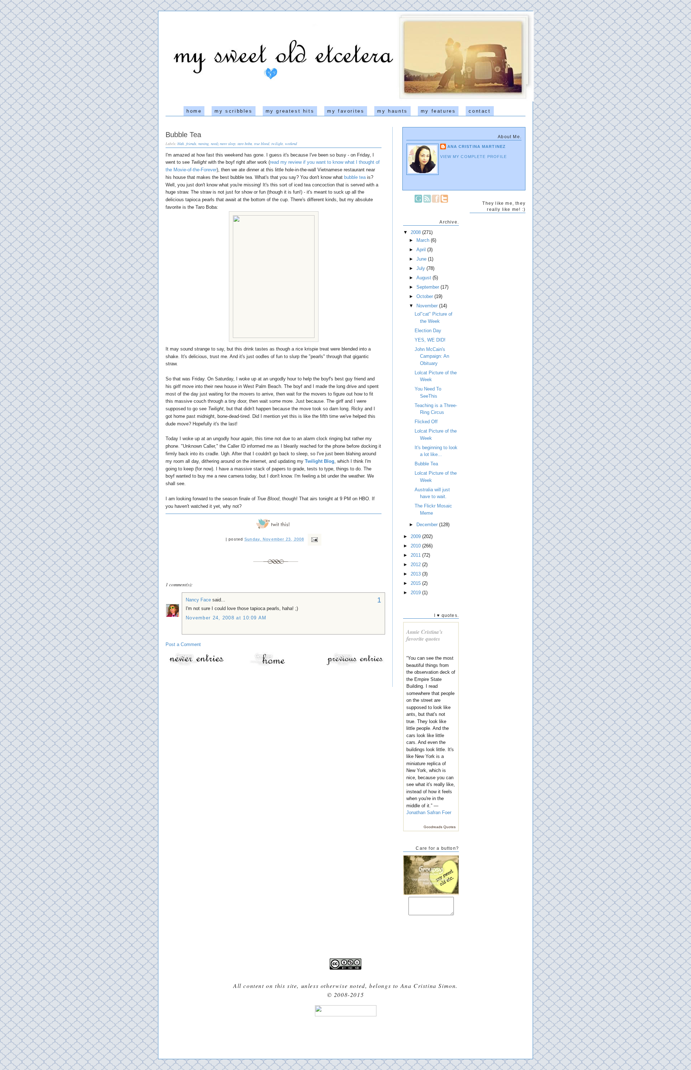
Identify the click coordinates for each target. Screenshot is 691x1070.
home (194, 111)
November (427, 305)
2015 (416, 583)
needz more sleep (223, 143)
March (423, 240)
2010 (416, 545)
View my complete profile (473, 156)
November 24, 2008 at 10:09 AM (226, 617)
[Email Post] (313, 539)
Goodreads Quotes (440, 827)
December (427, 524)
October (425, 296)
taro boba (245, 143)
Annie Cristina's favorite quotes (424, 635)
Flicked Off (426, 421)
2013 (416, 574)
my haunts (392, 111)
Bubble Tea (183, 135)
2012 (416, 564)
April (421, 249)
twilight (277, 143)
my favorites (345, 111)
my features (438, 111)
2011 (416, 555)
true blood (261, 143)
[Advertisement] (345, 1035)
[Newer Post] (196, 665)
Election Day (428, 330)
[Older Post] (354, 665)
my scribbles (233, 111)
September (428, 287)
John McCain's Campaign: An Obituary (432, 356)
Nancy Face (198, 599)
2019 (416, 592)
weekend (291, 143)
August (424, 277)
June (422, 259)
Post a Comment (183, 644)
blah (180, 143)
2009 (416, 536)
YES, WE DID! (430, 340)
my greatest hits (290, 111)
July (421, 268)
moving (203, 143)
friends (191, 143)
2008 (416, 232)
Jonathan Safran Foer (428, 812)
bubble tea (355, 177)
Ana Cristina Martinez (476, 146)
